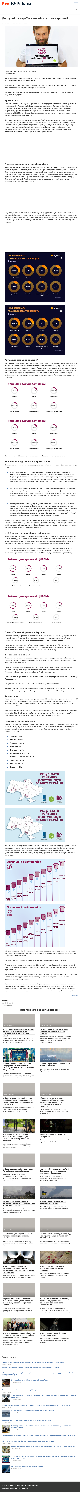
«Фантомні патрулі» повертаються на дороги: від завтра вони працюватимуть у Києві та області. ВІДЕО (19, 1032)
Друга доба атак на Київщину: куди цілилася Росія (29, 1380)
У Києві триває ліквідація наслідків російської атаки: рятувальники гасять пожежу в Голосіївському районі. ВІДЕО (19, 1101)
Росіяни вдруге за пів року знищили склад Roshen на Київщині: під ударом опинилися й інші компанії (39, 1436)
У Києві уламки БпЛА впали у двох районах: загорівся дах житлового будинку (30, 1368)
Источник (74, 996)
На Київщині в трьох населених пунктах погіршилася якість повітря (54, 1031)
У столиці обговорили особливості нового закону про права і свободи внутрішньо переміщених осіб (19, 1335)
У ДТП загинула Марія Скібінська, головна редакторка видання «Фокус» (18, 1236)
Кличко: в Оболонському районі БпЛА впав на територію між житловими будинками (54, 1171)
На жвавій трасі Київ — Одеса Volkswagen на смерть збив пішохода (26, 1420)
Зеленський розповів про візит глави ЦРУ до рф (19, 1390)
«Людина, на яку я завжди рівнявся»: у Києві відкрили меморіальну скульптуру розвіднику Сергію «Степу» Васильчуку (52, 1102)
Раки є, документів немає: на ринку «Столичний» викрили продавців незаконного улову (43, 1446)
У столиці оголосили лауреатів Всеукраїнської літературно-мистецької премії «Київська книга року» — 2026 (18, 1067)
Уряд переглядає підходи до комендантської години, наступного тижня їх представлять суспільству (19, 1269)
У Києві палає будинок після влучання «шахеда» (53, 1202)
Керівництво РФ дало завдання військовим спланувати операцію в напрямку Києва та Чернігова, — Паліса (18, 1302)
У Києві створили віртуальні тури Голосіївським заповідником (18, 1170)
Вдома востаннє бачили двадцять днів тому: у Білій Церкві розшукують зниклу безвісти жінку (36, 1405)
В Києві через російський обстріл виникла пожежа (55, 1065)
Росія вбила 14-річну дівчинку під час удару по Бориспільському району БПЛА (55, 1236)
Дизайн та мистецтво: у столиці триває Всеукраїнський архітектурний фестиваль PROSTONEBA (54, 1302)
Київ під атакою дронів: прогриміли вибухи (27, 1466)
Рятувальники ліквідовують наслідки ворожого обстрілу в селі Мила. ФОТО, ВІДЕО (19, 1203)
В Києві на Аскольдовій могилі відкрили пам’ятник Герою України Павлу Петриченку (33, 1362)
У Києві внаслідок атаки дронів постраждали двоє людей (32, 1410)
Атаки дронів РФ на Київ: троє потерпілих (53, 1135)
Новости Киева (22, 23)
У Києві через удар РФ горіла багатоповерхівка (53, 1334)
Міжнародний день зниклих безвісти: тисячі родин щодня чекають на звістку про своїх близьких (16, 1137)
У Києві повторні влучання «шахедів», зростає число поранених (52, 1268)
